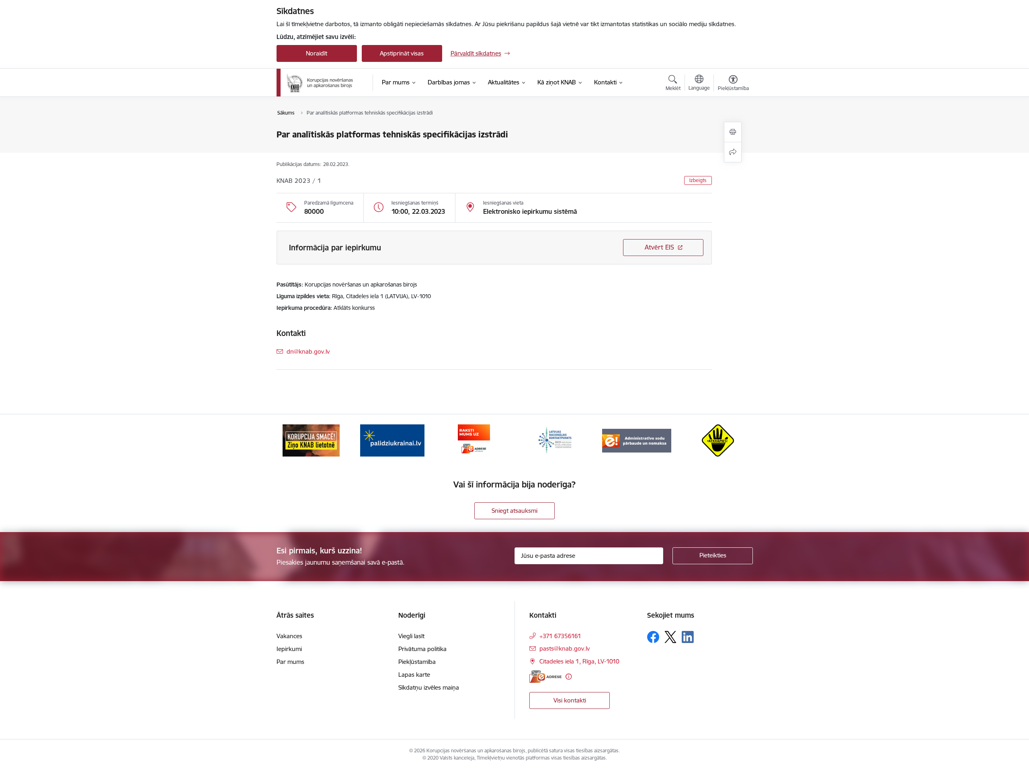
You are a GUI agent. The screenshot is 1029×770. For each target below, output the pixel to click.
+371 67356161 (560, 636)
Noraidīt (316, 53)
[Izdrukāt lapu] (732, 132)
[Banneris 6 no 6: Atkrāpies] (718, 440)
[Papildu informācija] (569, 677)
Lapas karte (414, 674)
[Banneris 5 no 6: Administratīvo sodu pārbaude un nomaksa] (636, 440)
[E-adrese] (545, 676)
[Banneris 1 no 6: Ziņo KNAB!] (311, 440)
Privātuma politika (422, 649)
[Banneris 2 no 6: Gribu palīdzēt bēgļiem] (392, 440)
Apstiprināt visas (402, 53)
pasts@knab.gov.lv (564, 648)
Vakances (289, 636)
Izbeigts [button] (698, 180)
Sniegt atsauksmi (514, 510)
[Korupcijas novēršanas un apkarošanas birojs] (321, 82)
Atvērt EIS (659, 247)
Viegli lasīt (411, 636)
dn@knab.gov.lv (308, 351)
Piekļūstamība (417, 662)
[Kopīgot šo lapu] (732, 152)
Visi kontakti (569, 700)
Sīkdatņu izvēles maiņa (428, 687)
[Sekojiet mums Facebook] (653, 637)
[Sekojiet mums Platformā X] (670, 637)
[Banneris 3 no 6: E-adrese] (474, 440)
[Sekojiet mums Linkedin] (688, 637)
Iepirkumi (289, 649)
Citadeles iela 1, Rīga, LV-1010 (579, 661)
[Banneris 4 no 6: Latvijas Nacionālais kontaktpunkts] (555, 440)
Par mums (290, 662)
